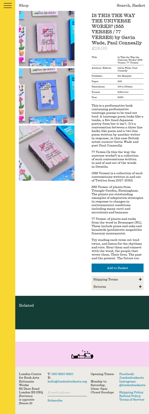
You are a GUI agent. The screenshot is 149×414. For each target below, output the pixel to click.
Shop (24, 5)
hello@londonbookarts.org (67, 381)
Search (123, 5)
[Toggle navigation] (7, 5)
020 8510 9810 (62, 374)
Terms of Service (131, 399)
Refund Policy (130, 396)
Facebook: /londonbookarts (131, 375)
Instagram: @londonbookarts (132, 383)
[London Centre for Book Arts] (82, 355)
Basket (138, 5)
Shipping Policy (131, 392)
